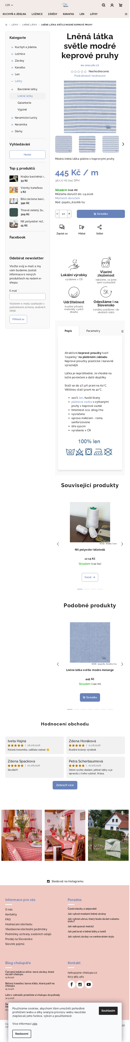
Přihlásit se (18, 319)
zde (34, 1023)
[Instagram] (80, 984)
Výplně (22, 109)
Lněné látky (25, 96)
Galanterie (24, 102)
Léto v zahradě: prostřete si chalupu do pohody (32, 995)
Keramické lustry (26, 117)
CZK (7, 5)
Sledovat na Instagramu (68, 881)
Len (17, 74)
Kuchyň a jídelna (26, 47)
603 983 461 (76, 976)
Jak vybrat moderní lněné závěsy (87, 914)
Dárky (19, 131)
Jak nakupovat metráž (81, 926)
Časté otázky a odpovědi (82, 909)
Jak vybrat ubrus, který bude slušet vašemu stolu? (93, 920)
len (81, 397)
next (122, 544)
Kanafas (20, 67)
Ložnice (20, 54)
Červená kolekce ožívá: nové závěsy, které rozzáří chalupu (29, 973)
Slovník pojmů (15, 944)
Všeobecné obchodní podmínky (26, 929)
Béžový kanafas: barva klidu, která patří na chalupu (30, 984)
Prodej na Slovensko (19, 939)
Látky (18, 81)
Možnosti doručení (67, 198)
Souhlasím (108, 1010)
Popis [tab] (68, 331)
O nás (9, 909)
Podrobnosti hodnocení (89, 75)
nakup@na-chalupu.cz (82, 972)
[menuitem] (14, 14)
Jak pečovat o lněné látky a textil (87, 931)
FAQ (8, 919)
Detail (88, 577)
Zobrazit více (65, 785)
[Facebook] (71, 984)
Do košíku (102, 214)
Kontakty (11, 914)
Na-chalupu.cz (90, 65)
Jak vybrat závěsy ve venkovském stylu (91, 936)
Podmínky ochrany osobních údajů (28, 934)
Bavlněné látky (28, 89)
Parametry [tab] (93, 331)
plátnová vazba (81, 401)
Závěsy (19, 60)
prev (58, 544)
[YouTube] (89, 984)
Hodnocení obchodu (65, 723)
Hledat (27, 154)
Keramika (21, 124)
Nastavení (21, 1033)
